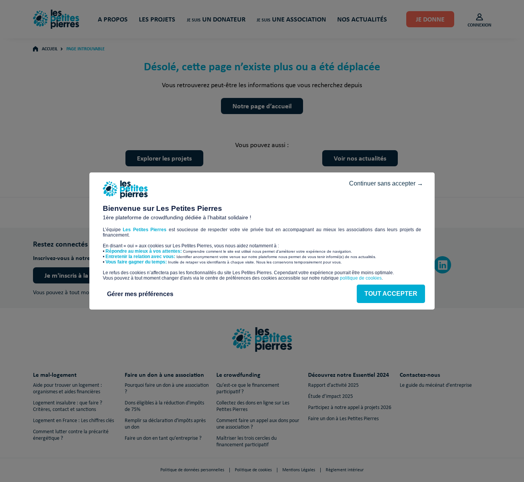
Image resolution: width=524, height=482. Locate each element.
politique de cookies (361, 278)
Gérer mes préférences (140, 294)
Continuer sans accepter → (386, 183)
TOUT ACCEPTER (390, 293)
